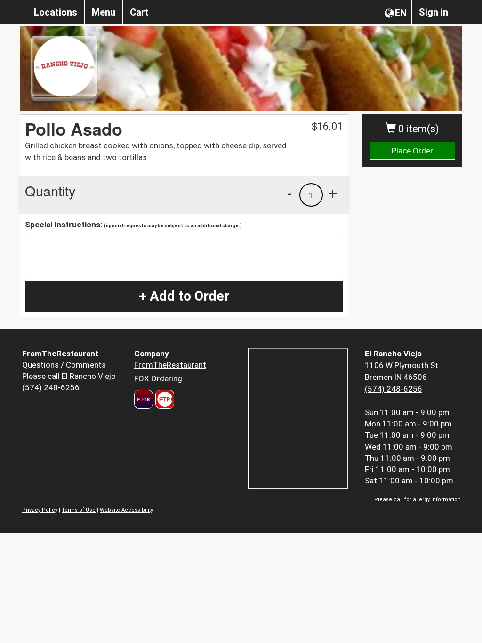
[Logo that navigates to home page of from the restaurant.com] (143, 399)
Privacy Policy (39, 510)
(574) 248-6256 (51, 387)
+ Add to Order (184, 296)
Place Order (412, 150)
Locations (55, 12)
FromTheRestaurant (170, 365)
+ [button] (333, 193)
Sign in (433, 12)
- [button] (289, 193)
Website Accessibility (126, 510)
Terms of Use (79, 510)
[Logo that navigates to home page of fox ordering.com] (163, 399)
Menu (103, 12)
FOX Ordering (158, 378)
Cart (139, 12)
